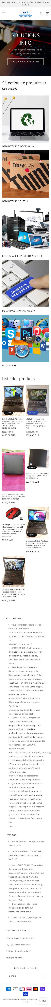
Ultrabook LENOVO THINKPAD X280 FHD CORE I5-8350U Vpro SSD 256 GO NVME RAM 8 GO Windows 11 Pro (13, 593)
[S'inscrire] (42, 976)
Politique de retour (14, 957)
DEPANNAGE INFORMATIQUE (17, 310)
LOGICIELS (7, 365)
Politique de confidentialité (18, 951)
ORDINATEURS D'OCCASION (16, 146)
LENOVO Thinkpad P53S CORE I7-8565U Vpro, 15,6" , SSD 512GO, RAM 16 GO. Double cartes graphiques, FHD (36, 423)
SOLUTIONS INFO (14, 999)
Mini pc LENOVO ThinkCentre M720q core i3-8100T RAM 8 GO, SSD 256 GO (37, 476)
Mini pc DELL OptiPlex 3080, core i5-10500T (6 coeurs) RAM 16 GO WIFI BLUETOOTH (13, 496)
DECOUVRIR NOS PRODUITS (25, 61)
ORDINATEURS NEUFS (13, 201)
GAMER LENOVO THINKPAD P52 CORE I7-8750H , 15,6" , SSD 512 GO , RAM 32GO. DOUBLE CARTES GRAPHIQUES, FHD (12, 423)
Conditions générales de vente (20, 938)
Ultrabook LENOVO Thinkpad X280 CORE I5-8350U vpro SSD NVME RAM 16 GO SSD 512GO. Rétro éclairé (37, 544)
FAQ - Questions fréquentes (18, 944)
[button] (3, 14)
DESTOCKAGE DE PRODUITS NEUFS (20, 255)
